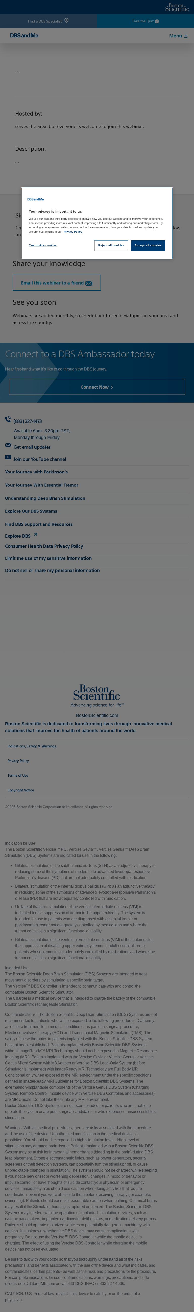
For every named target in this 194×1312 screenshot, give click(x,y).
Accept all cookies (148, 245)
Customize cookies (43, 245)
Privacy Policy (73, 231)
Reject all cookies (111, 245)
